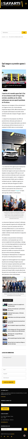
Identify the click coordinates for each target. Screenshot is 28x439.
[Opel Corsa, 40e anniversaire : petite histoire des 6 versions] (5, 309)
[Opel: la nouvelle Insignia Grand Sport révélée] (5, 338)
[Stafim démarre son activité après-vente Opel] (5, 317)
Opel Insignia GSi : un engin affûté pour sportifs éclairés (15, 334)
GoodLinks (12, 434)
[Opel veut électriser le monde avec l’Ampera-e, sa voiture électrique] (5, 343)
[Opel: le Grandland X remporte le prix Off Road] (5, 326)
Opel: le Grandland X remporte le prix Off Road (16, 325)
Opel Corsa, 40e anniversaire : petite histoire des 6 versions (16, 309)
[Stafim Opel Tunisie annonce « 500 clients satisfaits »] (5, 313)
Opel (17, 85)
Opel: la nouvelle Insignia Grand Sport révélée (16, 338)
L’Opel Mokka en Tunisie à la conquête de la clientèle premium (16, 305)
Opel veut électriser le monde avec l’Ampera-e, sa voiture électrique (16, 343)
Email (2, 403)
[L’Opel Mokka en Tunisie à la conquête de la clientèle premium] (5, 305)
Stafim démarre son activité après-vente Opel (16, 317)
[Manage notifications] (24, 436)
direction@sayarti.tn (4, 422)
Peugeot (17, 190)
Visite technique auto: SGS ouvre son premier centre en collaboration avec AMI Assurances (16, 330)
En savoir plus (3, 396)
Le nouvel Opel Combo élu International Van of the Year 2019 (16, 321)
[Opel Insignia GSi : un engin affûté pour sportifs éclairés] (5, 334)
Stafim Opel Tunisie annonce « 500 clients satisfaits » (16, 313)
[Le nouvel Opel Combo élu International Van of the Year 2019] (5, 321)
